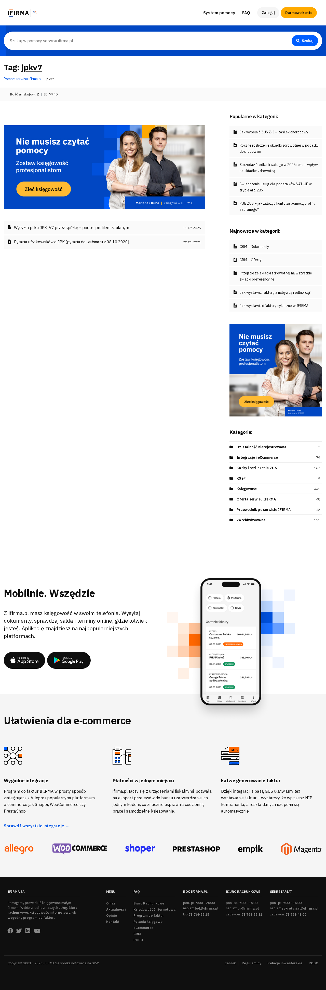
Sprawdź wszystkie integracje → (36, 825)
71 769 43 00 (296, 914)
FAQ (246, 12)
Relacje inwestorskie (284, 963)
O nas (111, 903)
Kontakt (113, 921)
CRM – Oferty (251, 260)
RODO (138, 940)
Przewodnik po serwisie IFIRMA (264, 509)
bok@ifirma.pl (206, 908)
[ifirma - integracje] (19, 849)
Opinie (111, 915)
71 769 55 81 (251, 914)
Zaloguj (268, 12)
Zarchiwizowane (251, 520)
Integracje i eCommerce (257, 457)
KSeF (241, 478)
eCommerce (143, 928)
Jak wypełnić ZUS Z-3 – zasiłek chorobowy (274, 132)
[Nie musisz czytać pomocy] (104, 166)
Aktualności (116, 909)
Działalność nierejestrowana (262, 447)
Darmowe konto (298, 12)
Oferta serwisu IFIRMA (256, 499)
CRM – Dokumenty (254, 246)
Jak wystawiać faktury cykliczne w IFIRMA (274, 305)
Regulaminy (251, 963)
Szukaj (308, 40)
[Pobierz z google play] (69, 660)
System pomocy (219, 12)
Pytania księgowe (148, 921)
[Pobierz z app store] (24, 660)
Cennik (230, 963)
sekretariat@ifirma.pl (300, 908)
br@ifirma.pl (248, 908)
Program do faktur (148, 915)
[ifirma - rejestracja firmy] (79, 849)
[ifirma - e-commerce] (250, 849)
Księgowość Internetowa (154, 909)
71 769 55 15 (198, 914)
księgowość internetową (50, 912)
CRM (137, 934)
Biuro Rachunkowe (259, 28)
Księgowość (247, 488)
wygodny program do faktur (31, 917)
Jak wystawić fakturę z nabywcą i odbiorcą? (275, 292)
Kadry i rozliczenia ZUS (257, 468)
